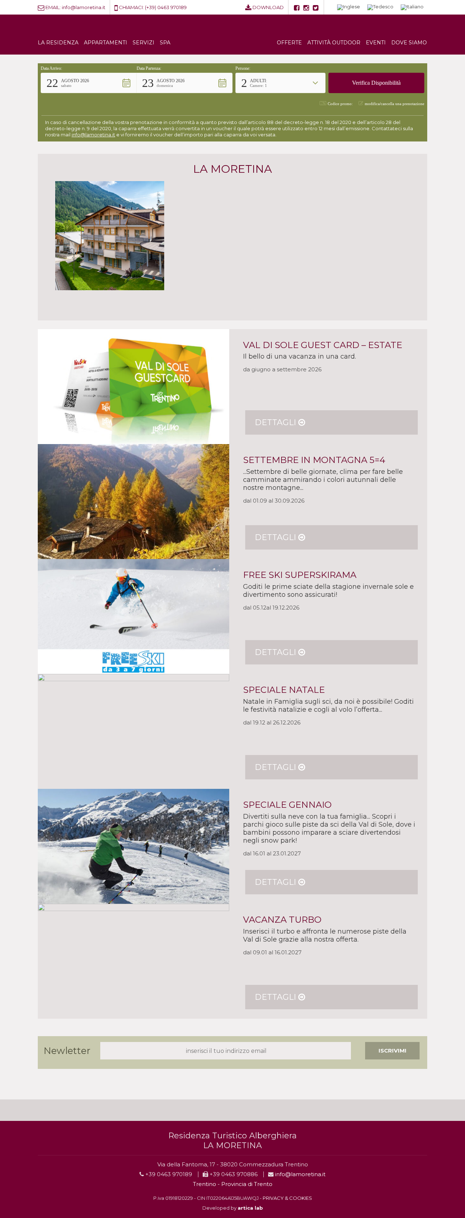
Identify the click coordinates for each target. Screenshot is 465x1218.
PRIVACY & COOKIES (287, 1198)
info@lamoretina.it (83, 7)
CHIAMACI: (131, 7)
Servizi (143, 42)
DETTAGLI (276, 422)
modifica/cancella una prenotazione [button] (394, 103)
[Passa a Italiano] (412, 7)
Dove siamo (409, 42)
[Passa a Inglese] (348, 7)
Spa (165, 42)
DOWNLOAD (268, 7)
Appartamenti (105, 42)
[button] (89, 83)
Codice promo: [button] (340, 103)
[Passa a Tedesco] (380, 7)
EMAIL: (53, 7)
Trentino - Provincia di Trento (232, 1184)
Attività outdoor (333, 42)
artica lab (250, 1208)
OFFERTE (289, 42)
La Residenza (58, 42)
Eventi (376, 42)
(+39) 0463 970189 (166, 7)
